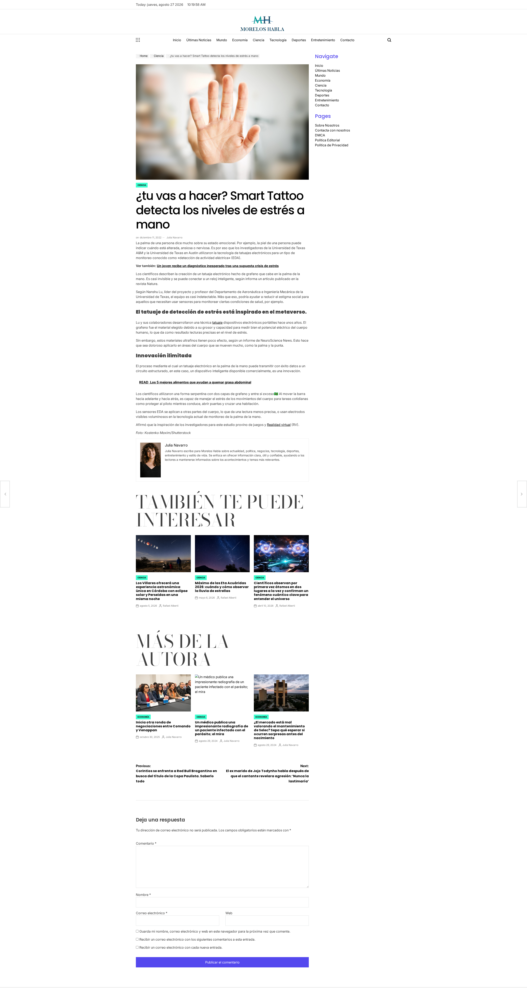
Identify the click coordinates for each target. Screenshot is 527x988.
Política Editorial (327, 140)
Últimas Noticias (198, 40)
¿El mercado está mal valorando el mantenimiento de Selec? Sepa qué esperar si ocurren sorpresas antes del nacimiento (279, 730)
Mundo (221, 40)
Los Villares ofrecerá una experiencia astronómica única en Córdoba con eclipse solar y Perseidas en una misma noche (162, 591)
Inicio (177, 40)
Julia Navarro (174, 237)
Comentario (146, 843)
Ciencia (258, 40)
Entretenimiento (323, 40)
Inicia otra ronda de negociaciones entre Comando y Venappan (163, 726)
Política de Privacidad (331, 145)
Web (228, 913)
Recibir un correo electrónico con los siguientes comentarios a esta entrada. (197, 939)
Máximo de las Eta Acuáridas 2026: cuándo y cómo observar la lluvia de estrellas (222, 587)
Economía (240, 40)
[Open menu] (138, 40)
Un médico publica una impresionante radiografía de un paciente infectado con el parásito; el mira (221, 728)
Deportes (299, 40)
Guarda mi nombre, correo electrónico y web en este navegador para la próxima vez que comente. (214, 931)
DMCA (320, 135)
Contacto (347, 40)
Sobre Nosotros (327, 125)
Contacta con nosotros (332, 130)
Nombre (143, 895)
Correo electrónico (151, 913)
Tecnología (278, 40)
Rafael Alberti (170, 605)
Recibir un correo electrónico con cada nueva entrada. (180, 947)
